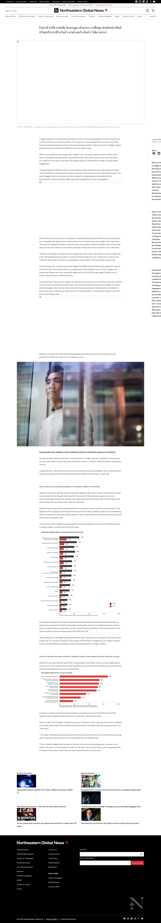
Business (92, 16)
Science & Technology (45, 16)
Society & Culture (128, 16)
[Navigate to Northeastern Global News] (80, 843)
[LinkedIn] (158, 153)
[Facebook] (153, 153)
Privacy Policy (52, 919)
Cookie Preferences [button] (68, 919)
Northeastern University (33, 919)
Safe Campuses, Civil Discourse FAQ (80, 5)
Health (117, 16)
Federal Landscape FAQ (103, 5)
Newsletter (56, 2)
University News (10, 16)
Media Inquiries (44, 2)
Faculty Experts (21, 2)
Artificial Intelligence (105, 16)
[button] (147, 10)
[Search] (141, 854)
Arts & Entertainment (78, 16)
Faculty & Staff (82, 2)
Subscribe (135, 863)
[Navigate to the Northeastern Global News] (80, 10)
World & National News (27, 16)
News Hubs (53, 873)
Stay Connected (86, 858)
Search (83, 849)
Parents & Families (68, 2)
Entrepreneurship (62, 16)
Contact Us (10, 2)
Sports (139, 16)
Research (153, 16)
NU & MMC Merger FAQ (57, 5)
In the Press (33, 2)
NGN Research (53, 882)
